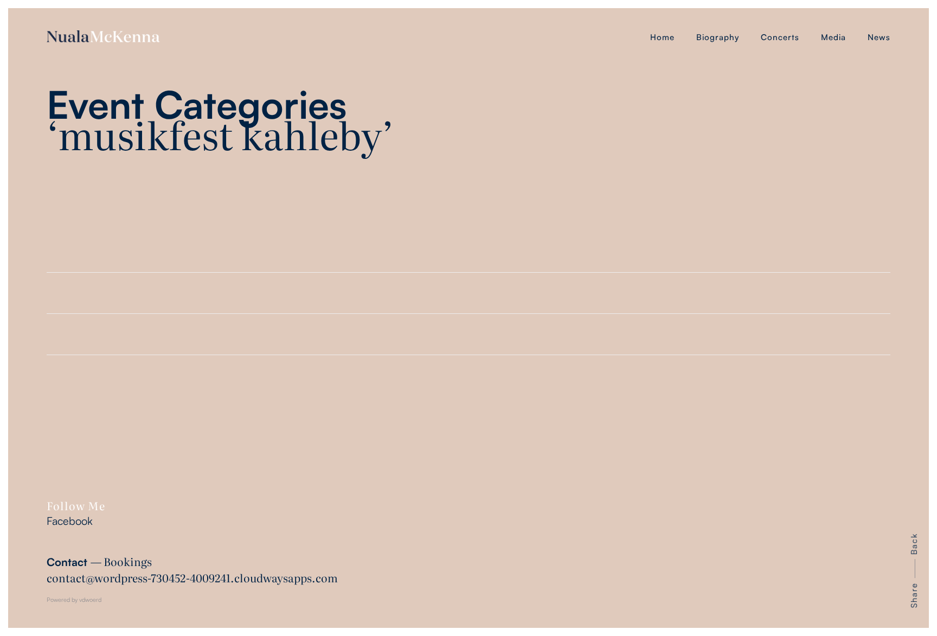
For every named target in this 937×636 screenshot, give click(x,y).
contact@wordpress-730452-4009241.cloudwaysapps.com (192, 577)
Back (914, 544)
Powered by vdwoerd (74, 599)
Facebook (70, 521)
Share (914, 595)
